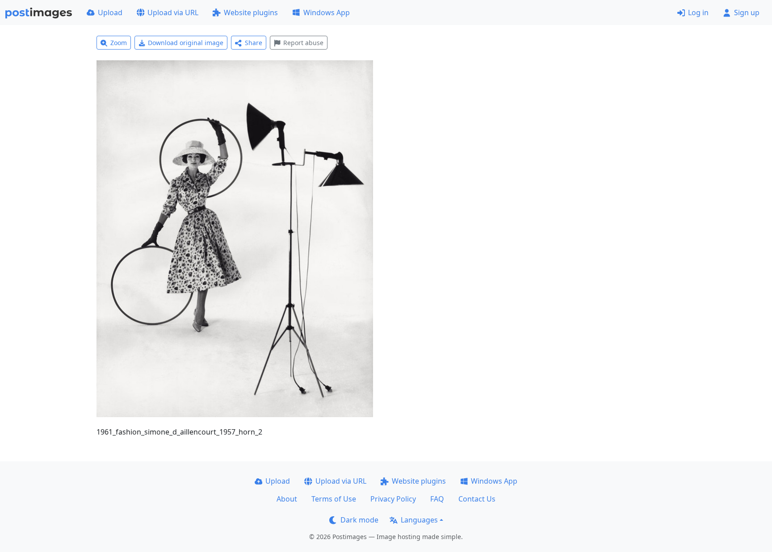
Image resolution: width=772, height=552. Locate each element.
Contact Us (476, 499)
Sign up (746, 12)
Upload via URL (172, 12)
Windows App (326, 12)
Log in (698, 12)
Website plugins (251, 12)
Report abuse (303, 42)
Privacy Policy (393, 499)
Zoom (118, 42)
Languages (419, 520)
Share (253, 42)
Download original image (185, 42)
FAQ (437, 499)
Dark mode (359, 520)
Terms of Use (333, 499)
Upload (110, 12)
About (287, 499)
